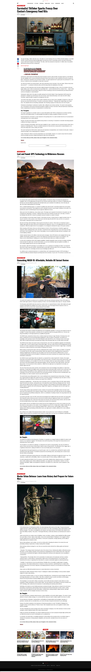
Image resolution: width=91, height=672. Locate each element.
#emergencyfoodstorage (28, 70)
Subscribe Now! (57, 3)
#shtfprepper (33, 69)
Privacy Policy (53, 665)
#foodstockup (38, 68)
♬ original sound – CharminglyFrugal (31, 74)
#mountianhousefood (41, 71)
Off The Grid (36, 3)
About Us (48, 665)
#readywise (35, 70)
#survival (25, 71)
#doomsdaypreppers (42, 70)
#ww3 (28, 71)
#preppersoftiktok (27, 69)
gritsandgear (23, 14)
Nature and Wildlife (30, 3)
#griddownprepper (33, 71)
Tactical (52, 3)
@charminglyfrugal (25, 65)
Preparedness (41, 3)
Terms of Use (58, 665)
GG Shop (62, 3)
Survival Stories (47, 3)
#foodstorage (38, 69)
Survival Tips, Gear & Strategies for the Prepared (38, 665)
